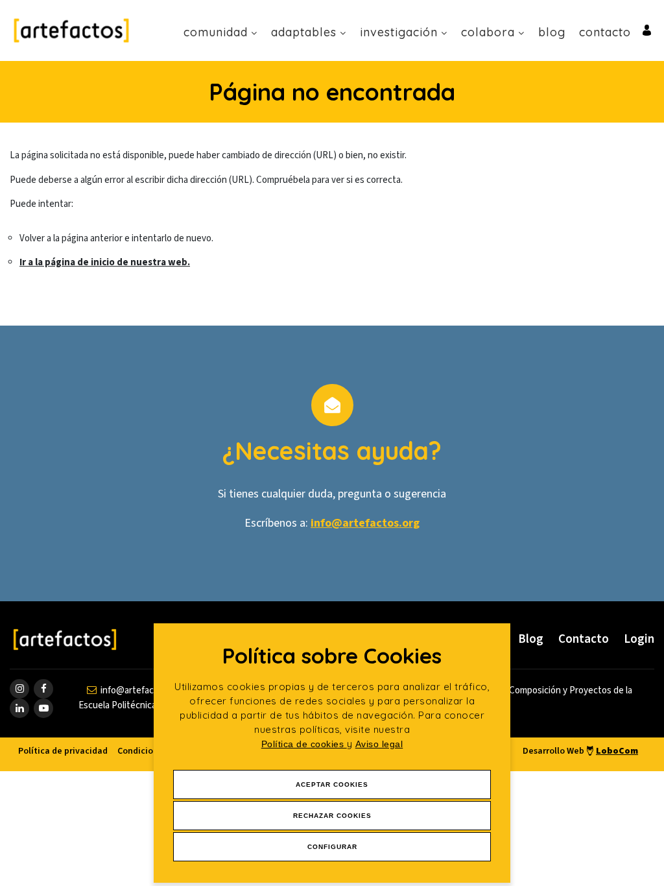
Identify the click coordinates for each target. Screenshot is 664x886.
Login (639, 639)
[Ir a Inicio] (71, 30)
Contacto (605, 32)
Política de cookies (304, 744)
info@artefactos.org (365, 523)
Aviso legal (379, 744)
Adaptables (304, 32)
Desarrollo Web (580, 751)
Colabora (488, 32)
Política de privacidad (63, 751)
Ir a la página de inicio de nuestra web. (104, 262)
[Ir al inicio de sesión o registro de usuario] (646, 29)
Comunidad (216, 32)
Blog (551, 32)
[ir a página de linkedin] (19, 708)
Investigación (399, 32)
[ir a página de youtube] (43, 708)
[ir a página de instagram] (19, 689)
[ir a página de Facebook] (43, 689)
